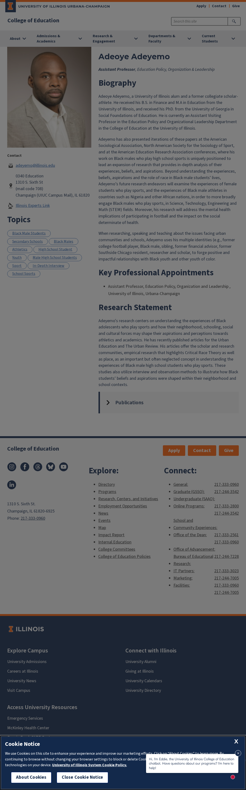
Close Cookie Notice (82, 777)
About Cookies (31, 777)
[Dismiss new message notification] (238, 753)
